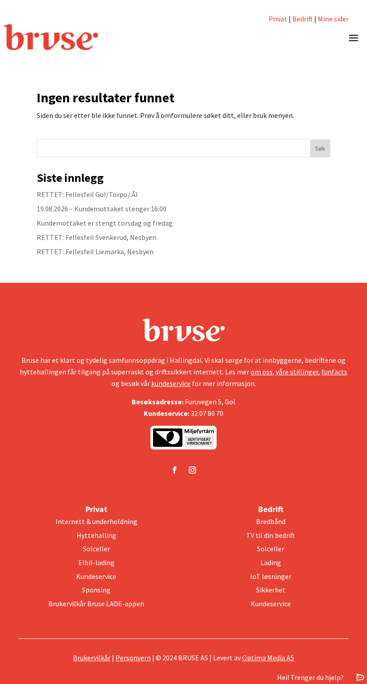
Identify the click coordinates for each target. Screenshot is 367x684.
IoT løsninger (270, 576)
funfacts (334, 371)
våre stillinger (297, 371)
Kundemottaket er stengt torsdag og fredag (105, 222)
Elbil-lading (96, 562)
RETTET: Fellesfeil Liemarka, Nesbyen (95, 251)
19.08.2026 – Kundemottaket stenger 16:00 (101, 208)
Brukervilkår (92, 657)
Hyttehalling (96, 535)
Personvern (133, 657)
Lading (270, 562)
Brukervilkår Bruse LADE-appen (96, 603)
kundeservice (171, 383)
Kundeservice (96, 576)
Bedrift (302, 18)
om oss (262, 371)
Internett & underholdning (96, 521)
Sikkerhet (271, 589)
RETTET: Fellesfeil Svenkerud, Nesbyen (96, 237)
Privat (278, 18)
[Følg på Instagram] (192, 470)
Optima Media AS (268, 657)
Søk (320, 148)
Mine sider (332, 18)
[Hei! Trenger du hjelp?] (360, 677)
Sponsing (96, 589)
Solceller (96, 548)
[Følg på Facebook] (174, 470)
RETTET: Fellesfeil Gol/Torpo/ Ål (87, 194)
